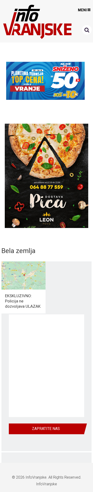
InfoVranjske (36, 477)
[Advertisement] (46, 365)
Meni (82, 10)
